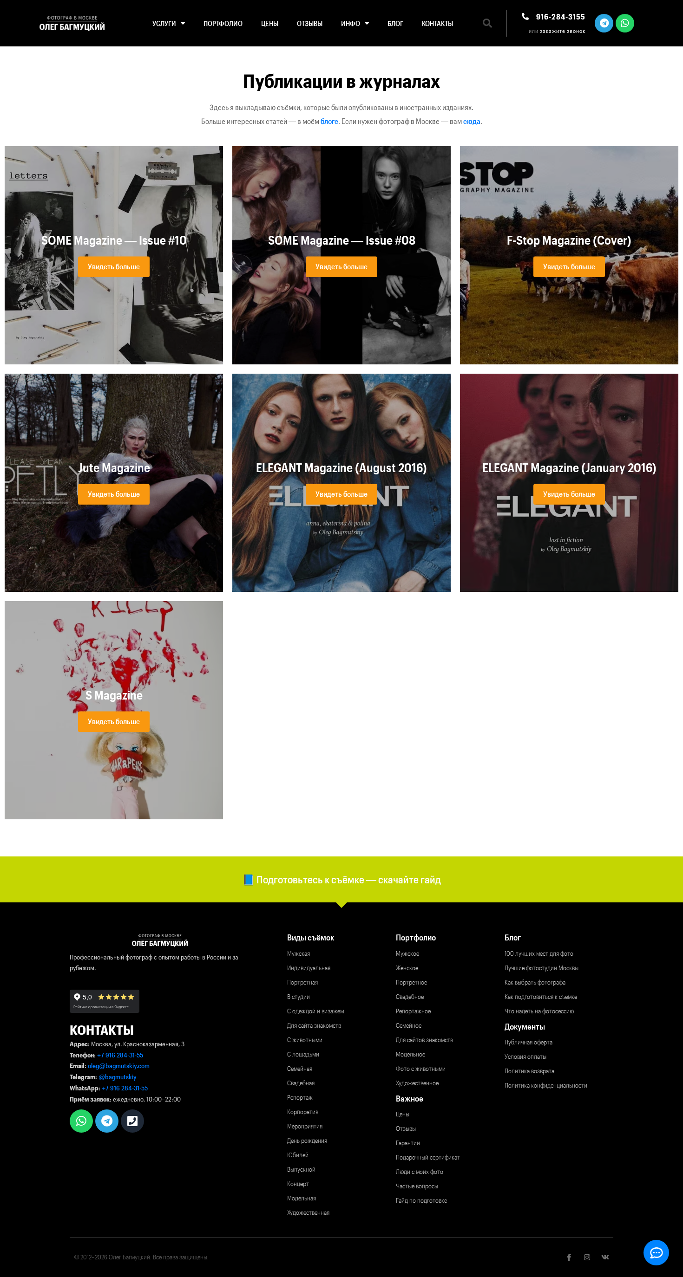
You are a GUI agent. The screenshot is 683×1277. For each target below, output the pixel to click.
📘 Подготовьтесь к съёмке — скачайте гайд (341, 879)
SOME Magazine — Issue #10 (114, 240)
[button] (487, 23)
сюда (471, 121)
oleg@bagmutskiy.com (119, 1066)
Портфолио (223, 23)
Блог (395, 23)
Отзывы (309, 23)
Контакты (437, 23)
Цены (269, 23)
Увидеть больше (114, 266)
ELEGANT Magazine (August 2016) (341, 467)
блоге (329, 121)
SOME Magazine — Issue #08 (341, 240)
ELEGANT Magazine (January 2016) (569, 467)
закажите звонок (562, 30)
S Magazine (114, 695)
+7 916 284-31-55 (120, 1055)
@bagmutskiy (118, 1077)
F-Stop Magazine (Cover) (569, 240)
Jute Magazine (114, 467)
